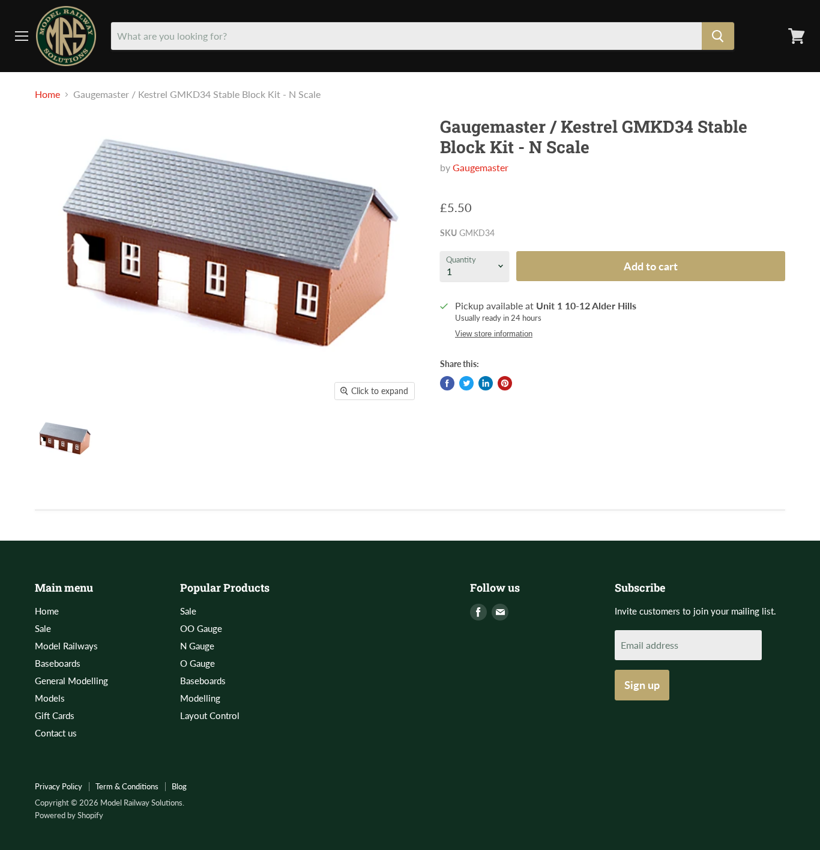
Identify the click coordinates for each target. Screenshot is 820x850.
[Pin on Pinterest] (505, 383)
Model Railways (66, 645)
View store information (493, 334)
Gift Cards (54, 715)
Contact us (56, 732)
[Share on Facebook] (447, 383)
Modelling (200, 698)
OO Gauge (201, 628)
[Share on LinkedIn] (485, 383)
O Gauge (197, 663)
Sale (43, 628)
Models (50, 698)
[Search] (718, 36)
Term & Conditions (126, 786)
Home (47, 94)
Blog (179, 786)
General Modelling (71, 680)
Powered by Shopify (69, 815)
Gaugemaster (480, 167)
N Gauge (197, 645)
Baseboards (57, 663)
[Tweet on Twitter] (466, 383)
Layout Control (210, 715)
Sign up (642, 684)
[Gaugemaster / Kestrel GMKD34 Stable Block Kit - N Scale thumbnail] (65, 441)
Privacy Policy (58, 786)
